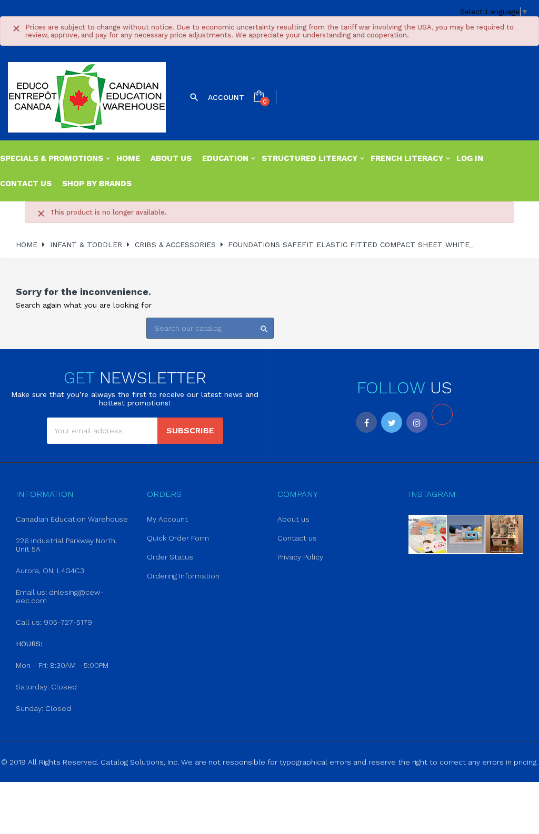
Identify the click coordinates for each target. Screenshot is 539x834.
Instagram (417, 422)
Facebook (366, 422)
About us (293, 519)
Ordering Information (183, 576)
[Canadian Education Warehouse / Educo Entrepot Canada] (87, 97)
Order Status (170, 557)
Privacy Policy (300, 557)
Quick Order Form (178, 538)
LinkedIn (442, 414)
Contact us (297, 538)
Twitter (392, 422)
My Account (167, 519)
